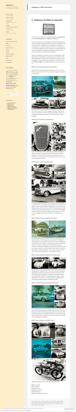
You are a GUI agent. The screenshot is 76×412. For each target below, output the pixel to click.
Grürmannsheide (9, 80)
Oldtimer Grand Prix (10, 54)
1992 (13, 72)
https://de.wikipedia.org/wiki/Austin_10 (44, 161)
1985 (7, 72)
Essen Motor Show (9, 47)
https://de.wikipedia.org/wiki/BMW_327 (44, 119)
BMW (11, 76)
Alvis (6, 76)
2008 (15, 73)
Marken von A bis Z (10, 18)
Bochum (7, 78)
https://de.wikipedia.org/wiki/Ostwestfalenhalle (46, 67)
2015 (8, 75)
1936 (11, 70)
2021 (10, 75)
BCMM (7, 43)
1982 (14, 70)
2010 (7, 75)
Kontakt (11, 32)
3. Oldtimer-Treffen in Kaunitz (47, 20)
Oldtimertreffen (9, 56)
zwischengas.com (10, 109)
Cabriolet (38, 402)
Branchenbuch (11, 22)
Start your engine (9, 15)
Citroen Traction (8, 79)
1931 (6, 70)
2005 (10, 73)
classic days (12, 79)
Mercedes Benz (9, 82)
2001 (14, 72)
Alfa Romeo (15, 75)
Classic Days (8, 45)
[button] (42, 86)
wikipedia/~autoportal (11, 106)
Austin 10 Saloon (53, 401)
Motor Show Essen (11, 83)
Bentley (9, 76)
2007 (13, 73)
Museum (7, 52)
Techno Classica (9, 60)
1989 (10, 72)
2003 (7, 73)
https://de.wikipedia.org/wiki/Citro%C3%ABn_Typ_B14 (47, 255)
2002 (16, 72)
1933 (8, 70)
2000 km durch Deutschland (11, 41)
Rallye (7, 58)
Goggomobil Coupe (38, 403)
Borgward (11, 78)
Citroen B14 (52, 402)
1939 (12, 70)
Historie (7, 49)
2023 (12, 75)
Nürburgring (10, 85)
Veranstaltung (9, 62)
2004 (8, 73)
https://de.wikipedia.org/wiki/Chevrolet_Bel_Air (46, 218)
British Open (16, 78)
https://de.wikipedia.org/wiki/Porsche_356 (44, 320)
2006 (11, 73)
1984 (16, 70)
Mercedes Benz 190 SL (50, 403)
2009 (17, 73)
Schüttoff (42, 405)
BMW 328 (14, 76)
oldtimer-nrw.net (10, 105)
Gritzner (44, 403)
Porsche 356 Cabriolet (36, 405)
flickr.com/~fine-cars (11, 103)
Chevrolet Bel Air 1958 (45, 402)
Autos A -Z (9, 5)
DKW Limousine (58, 402)
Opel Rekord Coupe (59, 403)
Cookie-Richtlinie (28, 410)
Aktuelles (12, 27)
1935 (9, 70)
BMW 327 (59, 401)
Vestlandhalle (8, 88)
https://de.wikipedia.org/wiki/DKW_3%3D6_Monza (47, 282)
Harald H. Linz (10, 104)
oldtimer (17, 85)
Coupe (15, 79)
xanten (12, 88)
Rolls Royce (8, 87)
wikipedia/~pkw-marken (12, 107)
